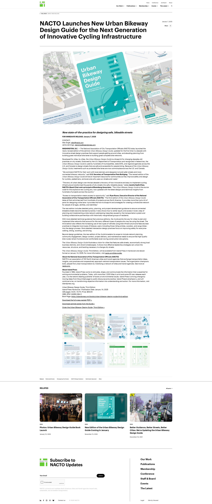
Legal (142, 500)
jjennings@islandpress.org (85, 145)
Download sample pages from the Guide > (78, 304)
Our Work (119, 6)
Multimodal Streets (50, 378)
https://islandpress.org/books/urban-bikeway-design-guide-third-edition (99, 296)
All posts (168, 388)
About (170, 2)
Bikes (100, 378)
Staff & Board (148, 478)
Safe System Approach (91, 378)
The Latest (163, 6)
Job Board (163, 2)
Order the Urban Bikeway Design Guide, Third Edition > (83, 307)
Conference (155, 2)
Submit (101, 475)
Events (154, 6)
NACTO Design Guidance (77, 378)
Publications (131, 6)
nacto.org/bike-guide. (113, 253)
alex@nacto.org (77, 143)
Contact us (61, 500)
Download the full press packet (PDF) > (77, 300)
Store (147, 2)
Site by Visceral (153, 500)
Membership (143, 6)
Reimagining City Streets (63, 378)
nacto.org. (66, 266)
